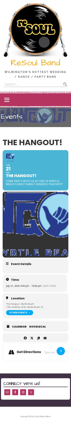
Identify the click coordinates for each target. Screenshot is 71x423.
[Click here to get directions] (61, 351)
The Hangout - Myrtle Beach (20, 303)
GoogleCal (37, 326)
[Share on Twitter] (32, 338)
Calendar (19, 326)
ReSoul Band (35, 63)
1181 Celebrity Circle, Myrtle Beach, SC (25, 306)
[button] (7, 100)
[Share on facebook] (25, 338)
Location (18, 298)
